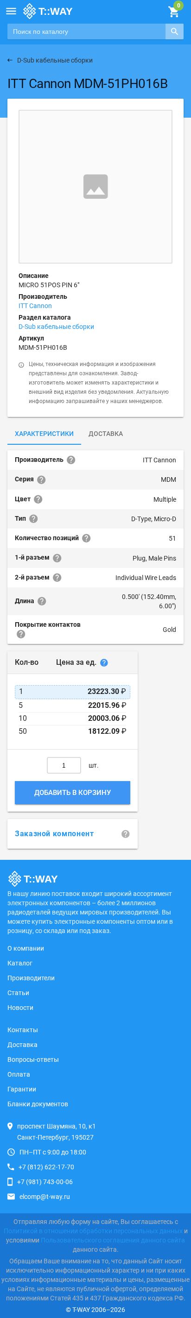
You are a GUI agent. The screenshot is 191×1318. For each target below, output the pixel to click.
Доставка (106, 433)
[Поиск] (175, 31)
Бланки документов (37, 1104)
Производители (31, 978)
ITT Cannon (35, 305)
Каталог (19, 963)
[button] (11, 11)
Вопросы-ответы (33, 1059)
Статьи (18, 992)
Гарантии (21, 1089)
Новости (20, 1007)
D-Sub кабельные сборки (56, 326)
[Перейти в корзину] (173, 12)
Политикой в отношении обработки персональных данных (93, 1231)
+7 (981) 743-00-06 (45, 1182)
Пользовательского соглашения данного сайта (113, 1240)
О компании (25, 948)
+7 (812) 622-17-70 (46, 1167)
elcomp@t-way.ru (44, 1196)
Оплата (18, 1074)
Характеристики (44, 433)
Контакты (22, 1030)
